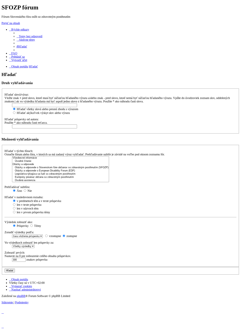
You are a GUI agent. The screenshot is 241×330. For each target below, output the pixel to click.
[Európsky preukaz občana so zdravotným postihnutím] (60, 177)
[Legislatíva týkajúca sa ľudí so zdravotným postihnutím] (60, 174)
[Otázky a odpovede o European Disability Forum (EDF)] (60, 170)
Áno (19, 190)
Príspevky (22, 225)
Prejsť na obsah (11, 23)
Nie (29, 190)
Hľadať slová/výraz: (17, 94)
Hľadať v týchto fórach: (19, 151)
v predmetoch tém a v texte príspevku (38, 201)
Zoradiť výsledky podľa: (19, 232)
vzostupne (54, 236)
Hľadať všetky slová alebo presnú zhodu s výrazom (47, 109)
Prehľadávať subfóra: (17, 187)
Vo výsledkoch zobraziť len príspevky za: (29, 242)
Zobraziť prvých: (15, 252)
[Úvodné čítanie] (60, 161)
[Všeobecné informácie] (60, 158)
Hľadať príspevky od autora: (22, 119)
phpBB (21, 296)
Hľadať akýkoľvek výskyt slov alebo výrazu (43, 112)
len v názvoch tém (27, 208)
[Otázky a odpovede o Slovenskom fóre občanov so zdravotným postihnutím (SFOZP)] (60, 167)
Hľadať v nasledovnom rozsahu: (24, 197)
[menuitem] (29, 36)
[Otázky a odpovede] (60, 164)
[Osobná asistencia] (60, 180)
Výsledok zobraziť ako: (19, 222)
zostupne (71, 236)
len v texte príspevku (28, 204)
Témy (37, 225)
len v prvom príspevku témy (33, 212)
